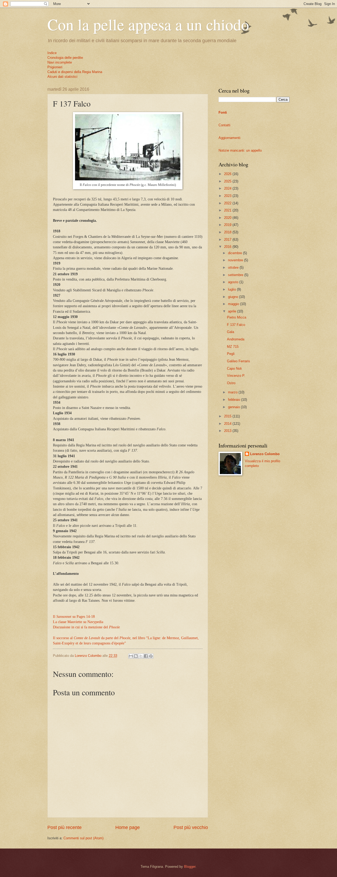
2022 (228, 203)
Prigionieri (54, 67)
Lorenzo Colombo (265, 454)
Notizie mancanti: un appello (240, 150)
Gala (230, 332)
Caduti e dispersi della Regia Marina (74, 72)
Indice (52, 53)
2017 (228, 240)
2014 (228, 424)
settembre (236, 275)
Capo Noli (234, 368)
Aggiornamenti (229, 138)
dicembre (235, 253)
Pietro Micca (236, 317)
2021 (228, 210)
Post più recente (64, 827)
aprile (232, 311)
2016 (228, 247)
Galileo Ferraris (238, 361)
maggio (234, 304)
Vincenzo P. (236, 376)
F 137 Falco (236, 325)
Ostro (231, 383)
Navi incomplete (59, 62)
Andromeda (235, 339)
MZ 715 (233, 347)
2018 (228, 232)
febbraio (234, 400)
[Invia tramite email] (130, 656)
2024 (228, 188)
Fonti (223, 112)
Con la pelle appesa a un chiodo (148, 24)
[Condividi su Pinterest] (150, 656)
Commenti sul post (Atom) (83, 838)
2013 (228, 431)
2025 (228, 181)
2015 (228, 416)
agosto (233, 282)
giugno (233, 297)
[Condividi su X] (140, 656)
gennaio (234, 407)
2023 (228, 196)
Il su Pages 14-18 (74, 617)
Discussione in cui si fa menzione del (86, 627)
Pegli (231, 354)
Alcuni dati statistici (62, 77)
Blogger (189, 867)
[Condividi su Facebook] (145, 656)
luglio (232, 289)
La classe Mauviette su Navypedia (78, 622)
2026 (228, 174)
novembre (236, 260)
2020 (228, 218)
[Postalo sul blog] (135, 656)
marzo (233, 392)
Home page (127, 827)
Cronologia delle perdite (65, 58)
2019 (228, 225)
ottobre (234, 267)
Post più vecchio (191, 827)
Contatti (224, 125)
